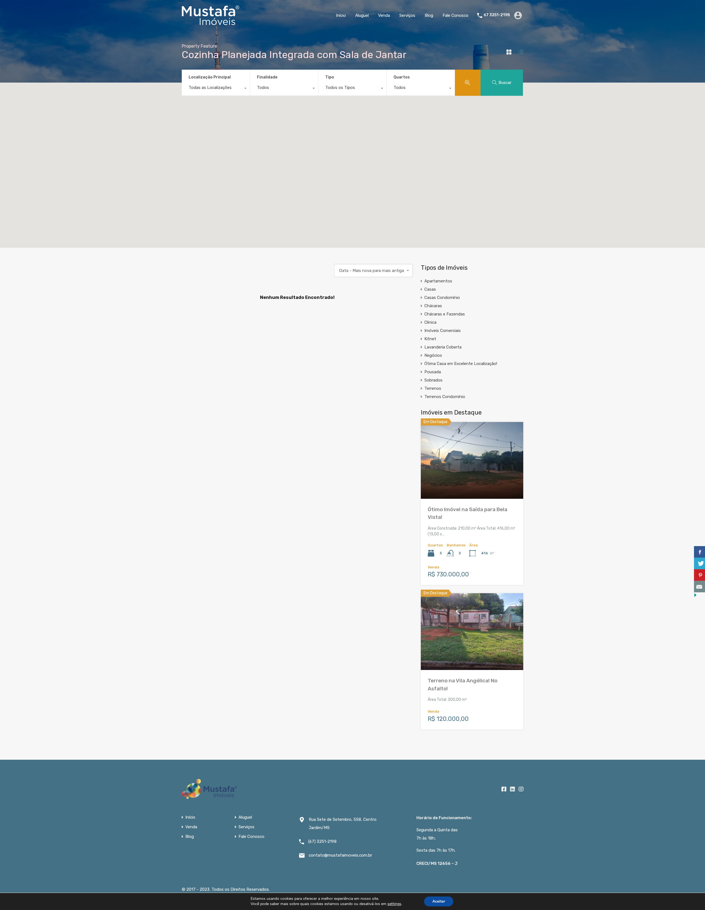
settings (394, 903)
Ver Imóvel (472, 483)
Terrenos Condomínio (444, 396)
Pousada (432, 371)
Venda (384, 15)
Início (341, 15)
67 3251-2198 (497, 15)
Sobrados (433, 380)
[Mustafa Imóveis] (210, 22)
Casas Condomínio (442, 297)
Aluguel (362, 15)
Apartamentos (438, 281)
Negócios (433, 355)
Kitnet (430, 338)
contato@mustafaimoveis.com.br (340, 855)
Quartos (402, 77)
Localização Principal (210, 77)
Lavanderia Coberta (443, 347)
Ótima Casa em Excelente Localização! (460, 363)
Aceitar (438, 901)
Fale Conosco (455, 15)
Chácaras (433, 305)
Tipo (329, 77)
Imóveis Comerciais (442, 330)
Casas (430, 289)
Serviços (407, 15)
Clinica (430, 322)
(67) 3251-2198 (322, 841)
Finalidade (267, 77)
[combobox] (216, 89)
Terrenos (432, 388)
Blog (429, 15)
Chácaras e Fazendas (444, 314)
